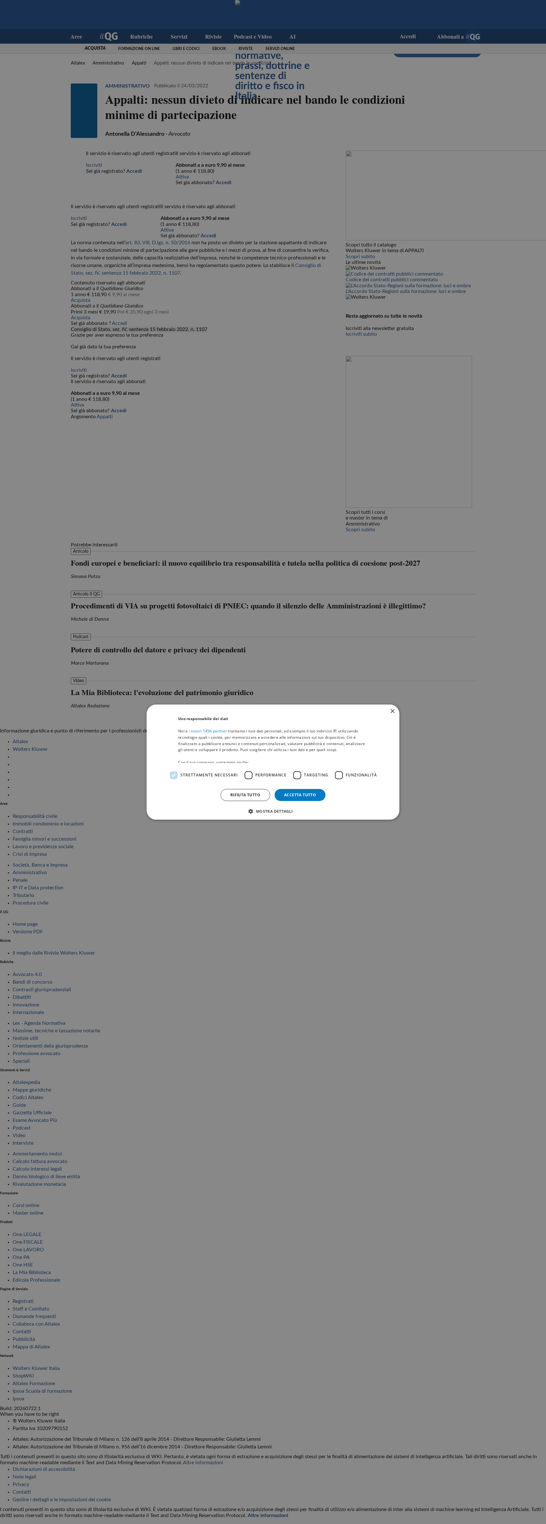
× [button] (392, 711)
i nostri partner (208, 731)
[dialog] (273, 761)
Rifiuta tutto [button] (245, 794)
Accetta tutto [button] (300, 794)
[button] (273, 811)
